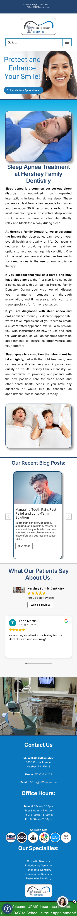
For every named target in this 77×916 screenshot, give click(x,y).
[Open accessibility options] (7, 908)
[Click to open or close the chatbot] (62, 901)
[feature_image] (34, 487)
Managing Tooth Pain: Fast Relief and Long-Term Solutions (32, 513)
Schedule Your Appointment (23, 90)
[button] (69, 517)
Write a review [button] (40, 605)
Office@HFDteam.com (38, 7)
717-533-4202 (43, 774)
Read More (20, 546)
